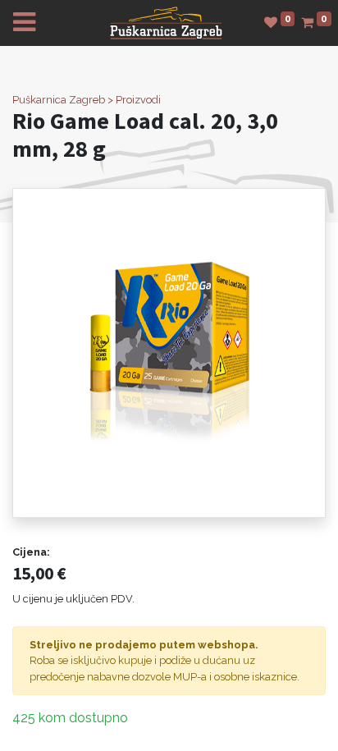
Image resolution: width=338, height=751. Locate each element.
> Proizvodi (134, 100)
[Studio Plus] (166, 22)
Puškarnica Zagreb (58, 100)
